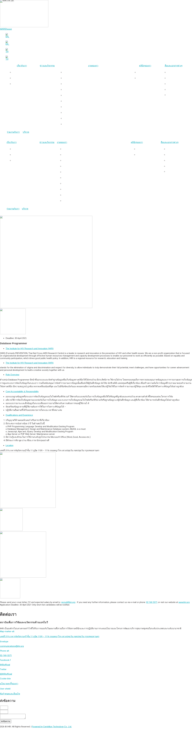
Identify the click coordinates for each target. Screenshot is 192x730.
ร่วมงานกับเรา (13, 132)
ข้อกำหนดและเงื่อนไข (10, 694)
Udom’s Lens (176, 95)
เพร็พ (96, 95)
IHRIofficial (5, 664)
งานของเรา (93, 65)
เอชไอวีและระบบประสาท (96, 89)
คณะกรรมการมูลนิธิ (24, 84)
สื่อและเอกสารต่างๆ (173, 65)
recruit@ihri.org (68, 602)
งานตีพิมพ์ (176, 78)
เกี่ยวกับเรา (22, 65)
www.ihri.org (184, 602)
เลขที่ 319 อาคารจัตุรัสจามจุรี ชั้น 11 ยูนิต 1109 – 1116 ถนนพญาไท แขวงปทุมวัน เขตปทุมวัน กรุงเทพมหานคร (49, 636)
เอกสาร (176, 89)
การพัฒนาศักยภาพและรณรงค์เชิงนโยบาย (96, 118)
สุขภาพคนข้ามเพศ (96, 78)
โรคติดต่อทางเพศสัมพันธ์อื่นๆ (96, 107)
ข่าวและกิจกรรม (47, 65)
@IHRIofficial (6, 674)
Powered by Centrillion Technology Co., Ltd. (52, 726)
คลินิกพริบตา (148, 72)
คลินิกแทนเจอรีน (148, 78)
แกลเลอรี (176, 84)
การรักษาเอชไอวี (96, 101)
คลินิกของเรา (145, 65)
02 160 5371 (151, 602)
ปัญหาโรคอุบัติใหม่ (96, 112)
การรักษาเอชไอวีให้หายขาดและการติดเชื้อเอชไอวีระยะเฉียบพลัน (96, 84)
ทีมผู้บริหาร (25, 78)
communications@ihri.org (12, 646)
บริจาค (26, 132)
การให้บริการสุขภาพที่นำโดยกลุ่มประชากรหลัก (96, 72)
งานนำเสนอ (176, 72)
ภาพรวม (24, 72)
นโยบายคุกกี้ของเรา (9, 683)
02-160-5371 (6, 655)
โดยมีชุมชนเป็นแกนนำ (96, 124)
